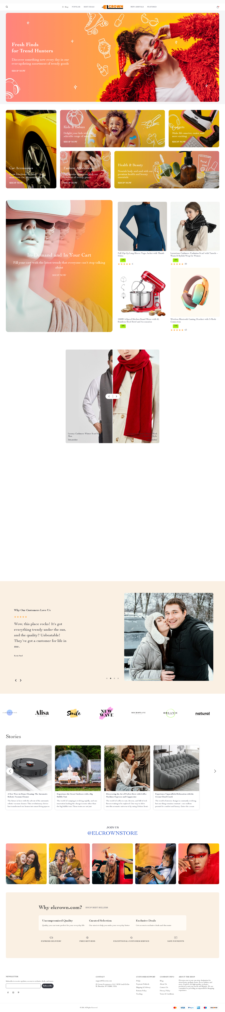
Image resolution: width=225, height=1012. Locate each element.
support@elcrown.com (104, 981)
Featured (152, 7)
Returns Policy (141, 991)
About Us (163, 984)
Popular (76, 7)
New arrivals (137, 7)
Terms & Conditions (167, 994)
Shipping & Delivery (143, 987)
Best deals (89, 7)
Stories (13, 737)
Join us (112, 827)
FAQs (138, 981)
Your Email (12, 986)
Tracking (139, 994)
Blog (161, 981)
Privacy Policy (165, 991)
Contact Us (164, 987)
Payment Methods (142, 984)
